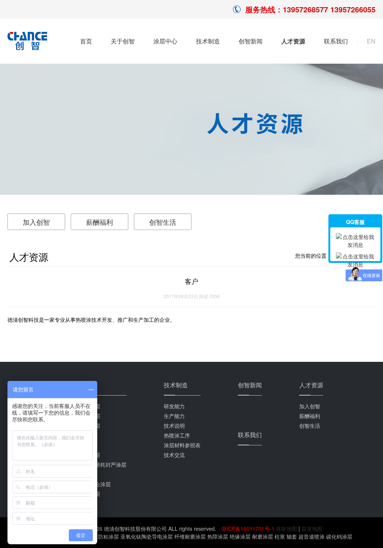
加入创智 (36, 222)
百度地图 (311, 528)
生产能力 (174, 416)
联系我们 (336, 41)
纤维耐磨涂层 (84, 416)
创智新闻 (251, 41)
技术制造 (208, 41)
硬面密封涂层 (84, 425)
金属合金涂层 (84, 493)
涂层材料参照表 (182, 445)
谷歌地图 (286, 528)
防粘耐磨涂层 (84, 406)
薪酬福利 (99, 222)
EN (371, 41)
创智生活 (162, 222)
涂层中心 (165, 41)
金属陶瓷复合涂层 (90, 484)
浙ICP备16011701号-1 (248, 528)
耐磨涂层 (79, 474)
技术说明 (174, 425)
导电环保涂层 (84, 454)
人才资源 (293, 41)
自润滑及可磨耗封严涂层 (97, 464)
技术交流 (174, 454)
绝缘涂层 (79, 445)
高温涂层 (79, 435)
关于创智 (123, 41)
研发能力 (174, 406)
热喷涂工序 (177, 435)
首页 (86, 41)
